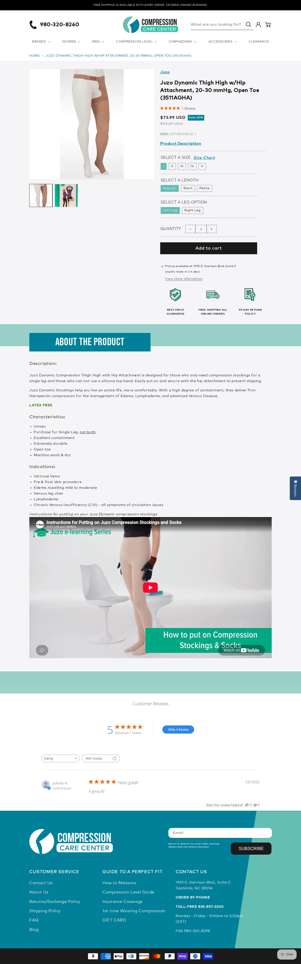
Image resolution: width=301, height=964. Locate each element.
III (182, 166)
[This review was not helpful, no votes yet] (254, 805)
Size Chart (204, 158)
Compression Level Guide (128, 892)
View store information (184, 278)
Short (188, 188)
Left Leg (170, 210)
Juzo (165, 72)
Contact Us (41, 883)
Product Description (180, 144)
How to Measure (119, 883)
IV (192, 166)
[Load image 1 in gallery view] (40, 195)
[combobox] (60, 758)
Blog (34, 930)
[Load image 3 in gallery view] (66, 195)
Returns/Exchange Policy (54, 902)
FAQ (34, 921)
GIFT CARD (114, 921)
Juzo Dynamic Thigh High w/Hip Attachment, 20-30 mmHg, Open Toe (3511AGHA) (118, 55)
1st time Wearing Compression (133, 911)
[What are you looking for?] (248, 24)
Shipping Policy (45, 911)
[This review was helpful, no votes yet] (247, 805)
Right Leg (192, 210)
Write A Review (178, 729)
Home (34, 55)
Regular (169, 188)
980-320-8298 (197, 931)
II (172, 166)
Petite (204, 188)
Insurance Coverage (122, 902)
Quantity (170, 229)
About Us (38, 892)
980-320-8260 (59, 24)
